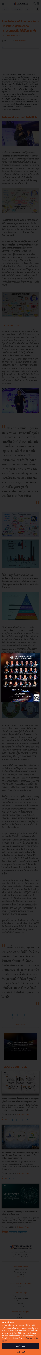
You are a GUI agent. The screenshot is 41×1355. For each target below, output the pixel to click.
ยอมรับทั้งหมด (20, 1346)
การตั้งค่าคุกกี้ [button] (20, 1352)
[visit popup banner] (20, 677)
